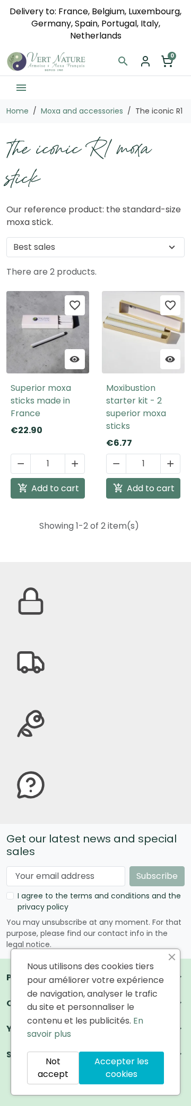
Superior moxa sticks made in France (41, 400)
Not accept (53, 1067)
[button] (123, 61)
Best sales (34, 247)
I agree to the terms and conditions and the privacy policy (99, 901)
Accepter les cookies (121, 1067)
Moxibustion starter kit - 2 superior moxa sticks (136, 407)
